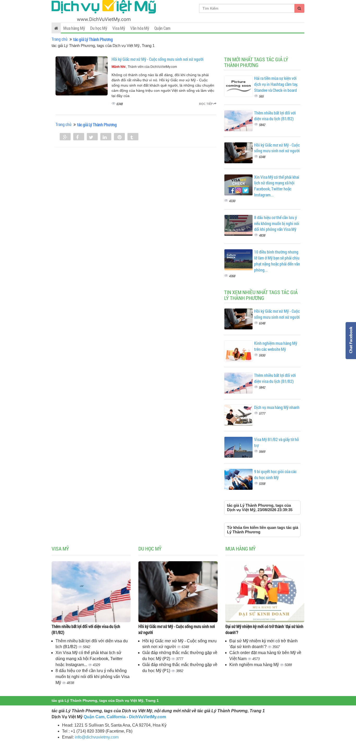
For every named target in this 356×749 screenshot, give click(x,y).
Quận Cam (162, 28)
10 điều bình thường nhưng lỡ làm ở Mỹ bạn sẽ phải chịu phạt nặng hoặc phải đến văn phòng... (277, 261)
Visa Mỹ (118, 28)
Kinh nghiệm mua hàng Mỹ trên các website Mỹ (275, 346)
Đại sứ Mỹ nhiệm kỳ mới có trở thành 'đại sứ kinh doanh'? (264, 629)
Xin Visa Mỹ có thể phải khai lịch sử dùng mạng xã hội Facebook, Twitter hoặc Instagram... (276, 186)
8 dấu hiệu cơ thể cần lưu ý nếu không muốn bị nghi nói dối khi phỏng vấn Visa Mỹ (276, 223)
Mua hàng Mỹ (74, 28)
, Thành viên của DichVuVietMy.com (144, 67)
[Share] (65, 137)
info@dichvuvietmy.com (97, 737)
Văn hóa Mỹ (139, 28)
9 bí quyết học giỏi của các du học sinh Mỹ (275, 474)
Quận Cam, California (105, 717)
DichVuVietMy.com (147, 717)
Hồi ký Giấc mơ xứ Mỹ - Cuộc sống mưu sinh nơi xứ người (158, 59)
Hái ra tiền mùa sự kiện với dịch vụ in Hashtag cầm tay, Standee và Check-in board (276, 84)
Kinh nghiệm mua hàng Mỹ (254, 664)
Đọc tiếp (206, 103)
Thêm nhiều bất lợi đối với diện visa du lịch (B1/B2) (275, 116)
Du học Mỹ (98, 28)
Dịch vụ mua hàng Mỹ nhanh (276, 407)
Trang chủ (59, 39)
